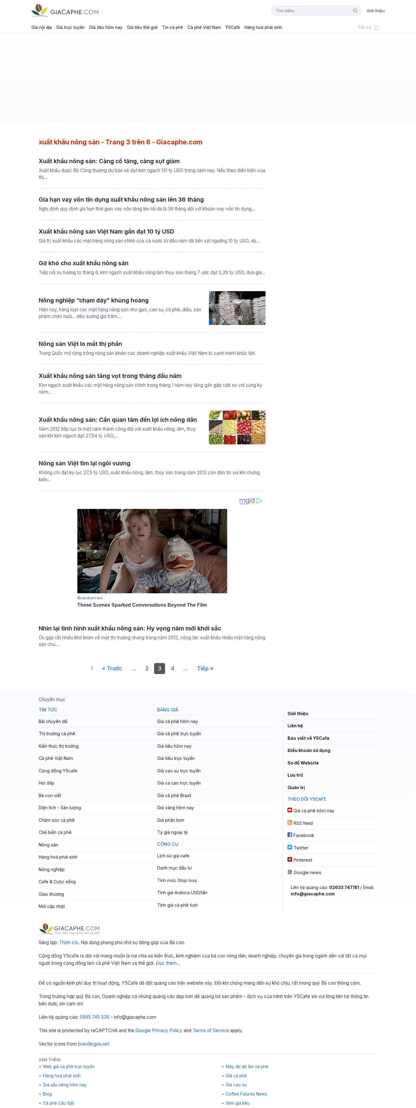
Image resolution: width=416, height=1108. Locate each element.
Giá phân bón (170, 820)
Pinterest (303, 860)
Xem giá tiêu (237, 1103)
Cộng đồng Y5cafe (58, 770)
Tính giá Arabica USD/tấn (182, 892)
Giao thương (51, 894)
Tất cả (365, 27)
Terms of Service (210, 1030)
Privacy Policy (167, 1030)
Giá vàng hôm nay (175, 807)
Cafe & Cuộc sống (57, 881)
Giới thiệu (376, 10)
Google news (307, 872)
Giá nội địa (41, 27)
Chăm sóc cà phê (57, 820)
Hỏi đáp (47, 782)
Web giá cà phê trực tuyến (68, 1066)
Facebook (304, 835)
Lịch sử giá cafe (173, 855)
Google (143, 1030)
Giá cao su (236, 1084)
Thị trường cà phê (57, 733)
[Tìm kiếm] (353, 10)
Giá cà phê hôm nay (177, 721)
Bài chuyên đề (53, 721)
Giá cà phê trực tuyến (179, 733)
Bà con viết (50, 795)
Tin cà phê (172, 27)
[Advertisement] (208, 81)
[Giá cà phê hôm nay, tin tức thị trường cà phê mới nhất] (64, 10)
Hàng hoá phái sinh (263, 27)
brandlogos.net (93, 1044)
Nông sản (48, 844)
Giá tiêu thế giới (142, 27)
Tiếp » (205, 668)
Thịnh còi (68, 942)
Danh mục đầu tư (174, 867)
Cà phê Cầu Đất (58, 1103)
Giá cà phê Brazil (174, 795)
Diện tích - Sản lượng (60, 807)
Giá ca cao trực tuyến (179, 782)
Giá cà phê (236, 1075)
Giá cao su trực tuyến (179, 770)
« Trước (112, 668)
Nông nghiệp (52, 869)
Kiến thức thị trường (59, 746)
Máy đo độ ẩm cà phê (247, 1066)
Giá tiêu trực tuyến (176, 758)
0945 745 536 (94, 1017)
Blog (47, 1094)
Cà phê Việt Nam (204, 27)
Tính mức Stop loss (177, 880)
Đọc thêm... (168, 963)
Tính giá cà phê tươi (177, 905)
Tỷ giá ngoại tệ (172, 832)
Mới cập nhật (52, 906)
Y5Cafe (232, 27)
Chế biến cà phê (55, 832)
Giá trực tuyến (70, 27)
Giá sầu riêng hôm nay (65, 1084)
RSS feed (303, 823)
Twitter (301, 847)
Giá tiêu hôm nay (105, 27)
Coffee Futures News (246, 1094)
